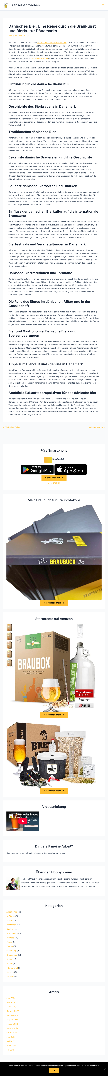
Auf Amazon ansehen (54, 603)
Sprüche (10, 976)
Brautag (9, 929)
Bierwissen (11, 925)
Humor (9, 963)
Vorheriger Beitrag (12, 427)
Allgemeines (11, 912)
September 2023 (13, 1015)
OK (54, 1070)
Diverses (10, 938)
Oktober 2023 (12, 1011)
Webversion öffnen (54, 478)
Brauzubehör (12, 933)
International (12, 968)
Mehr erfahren (54, 483)
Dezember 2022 (13, 1028)
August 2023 (12, 1019)
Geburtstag (11, 950)
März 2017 (11, 1045)
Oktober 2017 (12, 1032)
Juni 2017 (10, 1037)
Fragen (9, 946)
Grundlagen (11, 955)
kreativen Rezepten (39, 58)
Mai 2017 (10, 1041)
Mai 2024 (10, 1002)
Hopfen (9, 959)
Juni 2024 (10, 998)
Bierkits (9, 920)
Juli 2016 (10, 1050)
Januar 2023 (12, 1024)
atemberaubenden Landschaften (52, 42)
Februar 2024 (12, 1007)
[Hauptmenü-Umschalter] (102, 5)
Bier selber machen (25, 5)
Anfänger (10, 916)
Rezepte (10, 972)
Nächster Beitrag (96, 427)
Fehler (9, 942)
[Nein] (104, 1069)
